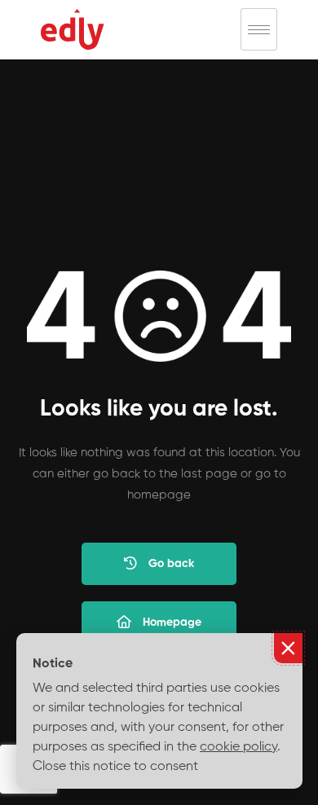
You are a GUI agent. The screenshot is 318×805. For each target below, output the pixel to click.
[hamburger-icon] (259, 29)
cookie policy (238, 747)
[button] (288, 648)
